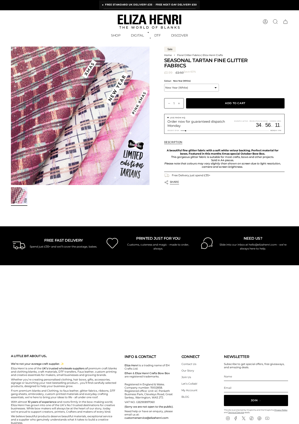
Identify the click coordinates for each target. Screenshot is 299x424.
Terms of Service (236, 412)
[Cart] (285, 21)
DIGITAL (137, 35)
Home (168, 55)
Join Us (186, 377)
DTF (157, 35)
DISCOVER (179, 35)
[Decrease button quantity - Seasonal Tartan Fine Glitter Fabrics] (168, 103)
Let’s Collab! (189, 383)
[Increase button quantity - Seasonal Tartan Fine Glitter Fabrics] (180, 103)
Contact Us (188, 364)
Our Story (187, 370)
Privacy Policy (280, 410)
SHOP (116, 35)
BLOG (185, 396)
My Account (189, 390)
